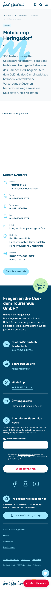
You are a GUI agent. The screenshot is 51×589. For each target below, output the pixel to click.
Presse (6, 535)
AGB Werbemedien (24, 565)
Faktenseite (37, 565)
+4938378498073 (19, 198)
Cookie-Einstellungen (11, 559)
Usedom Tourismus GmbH (14, 530)
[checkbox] (4, 455)
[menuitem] (25, 530)
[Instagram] (25, 484)
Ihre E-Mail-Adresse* (16, 439)
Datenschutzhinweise (26, 455)
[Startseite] (14, 4)
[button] (40, 285)
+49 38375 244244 (22, 350)
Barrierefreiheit (9, 565)
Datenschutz (25, 559)
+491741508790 (18, 208)
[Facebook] (15, 484)
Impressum (36, 559)
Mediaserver (8, 541)
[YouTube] (36, 484)
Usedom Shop (9, 547)
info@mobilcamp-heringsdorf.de (27, 228)
